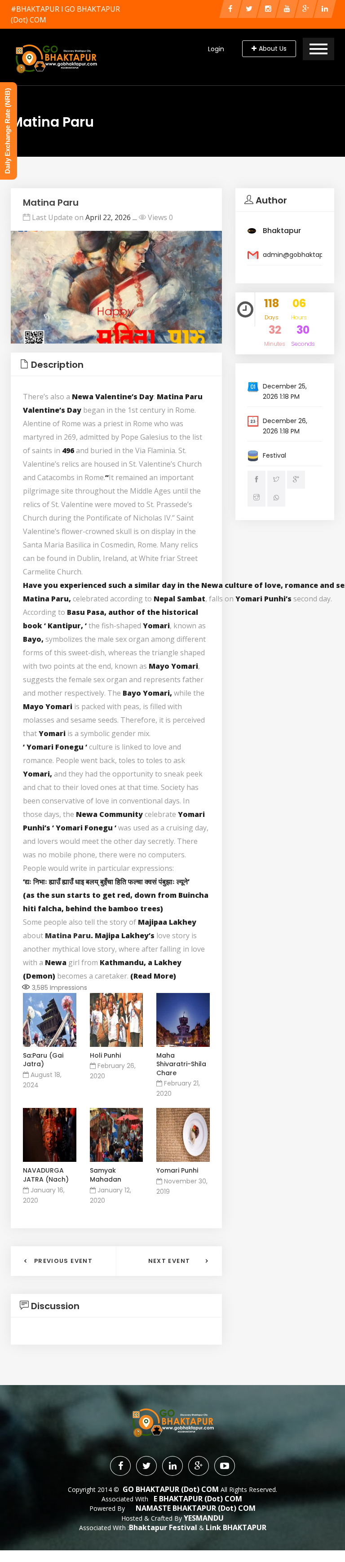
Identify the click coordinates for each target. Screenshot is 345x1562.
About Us (273, 48)
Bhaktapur (282, 230)
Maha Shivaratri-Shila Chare (181, 1064)
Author (271, 200)
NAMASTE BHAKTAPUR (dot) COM (196, 1508)
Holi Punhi (105, 1055)
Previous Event (63, 1261)
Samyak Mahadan (105, 1175)
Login (216, 48)
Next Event (169, 1261)
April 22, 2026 (108, 217)
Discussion (55, 1306)
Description (57, 364)
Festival (274, 455)
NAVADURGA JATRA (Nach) (46, 1175)
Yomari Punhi (177, 1170)
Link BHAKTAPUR (236, 1527)
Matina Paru (68, 935)
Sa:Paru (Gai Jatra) (43, 1060)
